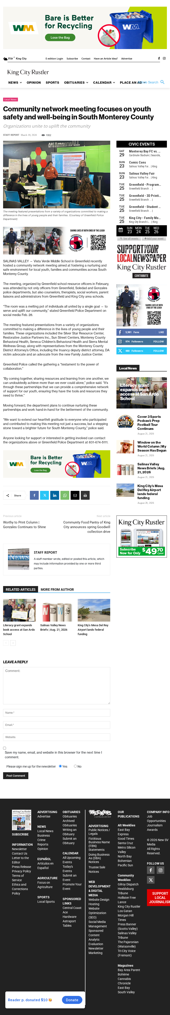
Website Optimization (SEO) (97, 913)
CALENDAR (70, 853)
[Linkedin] (54, 495)
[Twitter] (44, 495)
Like (161, 332)
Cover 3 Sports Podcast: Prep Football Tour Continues (149, 423)
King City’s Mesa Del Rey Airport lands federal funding (93, 630)
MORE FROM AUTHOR (57, 590)
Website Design (99, 899)
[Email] (75, 495)
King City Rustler (129, 906)
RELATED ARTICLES (20, 590)
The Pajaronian (128, 942)
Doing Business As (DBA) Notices (99, 858)
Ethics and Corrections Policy (20, 889)
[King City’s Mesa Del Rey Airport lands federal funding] (94, 610)
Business (43, 835)
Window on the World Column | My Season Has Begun (152, 446)
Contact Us (19, 853)
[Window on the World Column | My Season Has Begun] (125, 446)
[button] (152, 82)
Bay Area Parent (129, 970)
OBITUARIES (71, 812)
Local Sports (46, 901)
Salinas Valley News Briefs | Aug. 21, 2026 (151, 468)
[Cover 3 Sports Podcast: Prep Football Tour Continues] (125, 421)
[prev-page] (6, 643)
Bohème (123, 974)
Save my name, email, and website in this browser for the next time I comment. (53, 754)
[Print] (85, 495)
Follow (158, 341)
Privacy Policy (21, 871)
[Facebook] (159, 58)
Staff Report (11, 135)
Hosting (94, 904)
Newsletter (19, 849)
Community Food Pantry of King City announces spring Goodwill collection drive (86, 527)
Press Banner (127, 924)
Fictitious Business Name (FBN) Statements (99, 844)
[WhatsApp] (64, 495)
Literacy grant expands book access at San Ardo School (19, 630)
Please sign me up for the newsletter (31, 766)
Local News (10, 99)
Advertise (43, 816)
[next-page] (13, 643)
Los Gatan (125, 911)
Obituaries (70, 816)
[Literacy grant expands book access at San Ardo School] (19, 610)
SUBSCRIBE (20, 834)
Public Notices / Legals (99, 831)
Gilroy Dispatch (128, 884)
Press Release (21, 867)
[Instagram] (164, 58)
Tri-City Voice (126, 951)
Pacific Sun (125, 865)
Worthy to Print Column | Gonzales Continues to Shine (24, 524)
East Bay (124, 987)
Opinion (42, 849)
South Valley (126, 992)
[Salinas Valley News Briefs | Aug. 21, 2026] (56, 610)
